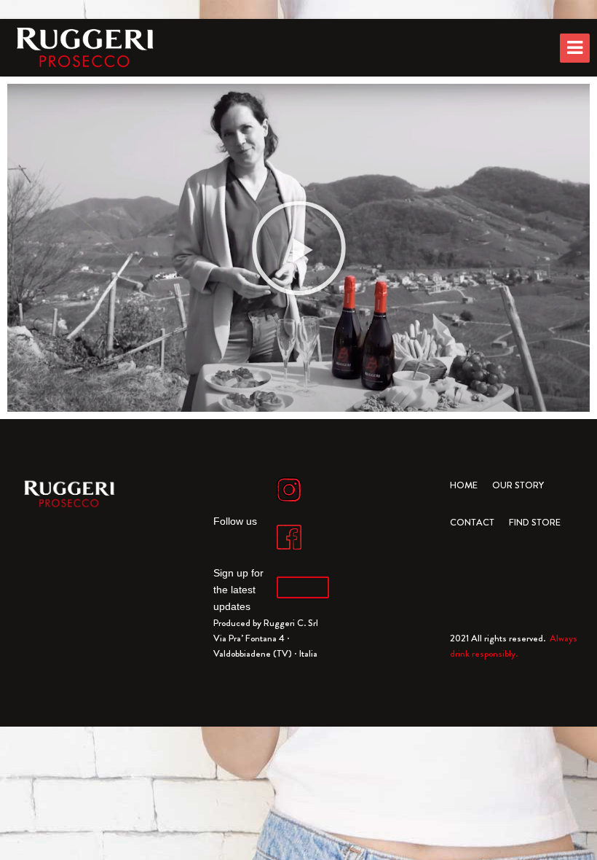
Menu (575, 48)
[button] (299, 248)
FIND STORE (535, 522)
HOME (464, 485)
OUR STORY (518, 485)
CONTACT (472, 522)
